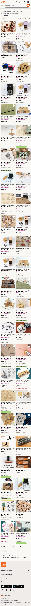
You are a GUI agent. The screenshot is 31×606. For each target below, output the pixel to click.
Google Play (18, 586)
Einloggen (18, 2)
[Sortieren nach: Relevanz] (28, 18)
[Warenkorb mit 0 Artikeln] (28, 2)
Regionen (27, 602)
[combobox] (15, 6)
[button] (5, 595)
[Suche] (28, 6)
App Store (6, 586)
